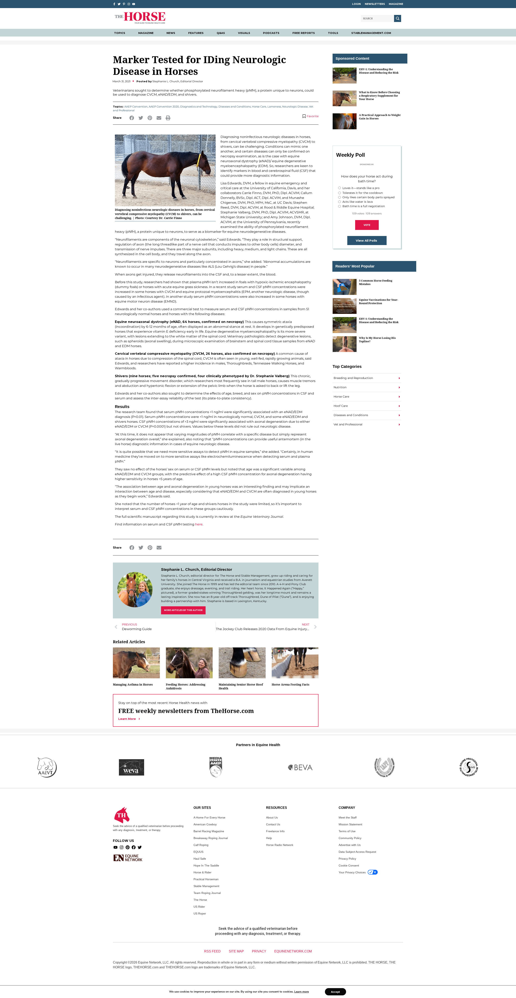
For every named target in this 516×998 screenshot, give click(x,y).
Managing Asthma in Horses (133, 684)
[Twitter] (119, 4)
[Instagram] (128, 4)
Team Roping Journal (207, 893)
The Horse (200, 899)
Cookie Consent (349, 865)
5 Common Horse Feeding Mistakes (375, 282)
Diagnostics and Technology (198, 106)
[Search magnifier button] (397, 18)
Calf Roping (201, 845)
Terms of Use (347, 831)
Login (356, 3)
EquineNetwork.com (293, 951)
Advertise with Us (350, 845)
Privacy (259, 951)
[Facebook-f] (114, 4)
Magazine (396, 3)
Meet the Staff (348, 817)
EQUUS (198, 851)
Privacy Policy (347, 858)
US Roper (200, 913)
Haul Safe (200, 858)
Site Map (236, 951)
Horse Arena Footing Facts (290, 684)
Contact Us (273, 824)
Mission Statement (350, 824)
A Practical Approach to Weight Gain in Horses (380, 116)
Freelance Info (275, 831)
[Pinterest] (128, 847)
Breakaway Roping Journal (211, 838)
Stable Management (206, 886)
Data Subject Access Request (357, 851)
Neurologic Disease (295, 106)
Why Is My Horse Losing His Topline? (377, 339)
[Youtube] (115, 847)
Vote (367, 225)
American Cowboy (205, 824)
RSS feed (212, 951)
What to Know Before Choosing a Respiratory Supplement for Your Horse (379, 95)
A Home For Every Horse (209, 817)
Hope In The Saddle (206, 865)
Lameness (274, 106)
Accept (335, 992)
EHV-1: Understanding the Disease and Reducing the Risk (378, 70)
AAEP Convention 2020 (164, 106)
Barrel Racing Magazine (209, 831)
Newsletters (375, 3)
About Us (272, 817)
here (199, 524)
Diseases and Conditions (234, 106)
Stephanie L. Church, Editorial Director (196, 569)
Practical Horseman (206, 879)
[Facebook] (134, 847)
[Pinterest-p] (124, 4)
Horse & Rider (202, 872)
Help (269, 838)
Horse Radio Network (279, 845)
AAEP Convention (136, 106)
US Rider (199, 906)
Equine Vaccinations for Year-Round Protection (378, 301)
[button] (131, 117)
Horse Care (259, 106)
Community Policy (350, 838)
